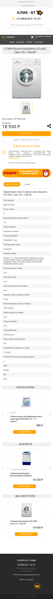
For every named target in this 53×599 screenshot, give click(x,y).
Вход (23, 5)
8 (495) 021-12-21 (26, 564)
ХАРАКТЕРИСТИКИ (11, 184)
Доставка (20, 42)
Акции (11, 42)
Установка (38, 42)
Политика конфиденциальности (26, 575)
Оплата (29, 42)
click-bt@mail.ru (14, 158)
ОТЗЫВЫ (27, 184)
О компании (22, 2)
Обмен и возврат (26, 579)
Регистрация (30, 5)
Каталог (10, 37)
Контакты (31, 2)
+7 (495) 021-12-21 (28, 19)
